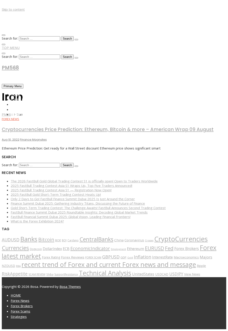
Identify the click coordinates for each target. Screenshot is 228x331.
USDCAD (161, 274)
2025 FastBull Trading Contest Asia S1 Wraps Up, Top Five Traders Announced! (71, 185)
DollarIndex (52, 248)
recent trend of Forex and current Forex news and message (109, 264)
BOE (58, 240)
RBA (18, 266)
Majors (206, 257)
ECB (66, 248)
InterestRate (162, 257)
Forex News (21, 99)
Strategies (20, 114)
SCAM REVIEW (36, 274)
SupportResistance (66, 274)
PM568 (10, 67)
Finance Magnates (33, 139)
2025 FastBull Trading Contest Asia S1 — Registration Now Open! (61, 190)
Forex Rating (51, 257)
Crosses (149, 240)
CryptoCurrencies (181, 238)
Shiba (49, 274)
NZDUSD (8, 266)
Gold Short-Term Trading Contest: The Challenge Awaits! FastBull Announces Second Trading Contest (88, 208)
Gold (130, 257)
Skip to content (13, 9)
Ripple (201, 266)
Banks (28, 239)
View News (192, 274)
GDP (123, 257)
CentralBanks (96, 239)
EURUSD (154, 248)
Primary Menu (13, 86)
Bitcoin (46, 239)
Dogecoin (36, 249)
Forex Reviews (72, 257)
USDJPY (176, 274)
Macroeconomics (186, 257)
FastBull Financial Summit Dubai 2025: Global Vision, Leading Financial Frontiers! (70, 216)
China (119, 240)
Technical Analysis (105, 273)
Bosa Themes (70, 286)
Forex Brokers (23, 104)
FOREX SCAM (93, 257)
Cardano (73, 240)
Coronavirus (134, 240)
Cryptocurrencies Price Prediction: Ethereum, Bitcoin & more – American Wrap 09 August (108, 129)
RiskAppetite (15, 274)
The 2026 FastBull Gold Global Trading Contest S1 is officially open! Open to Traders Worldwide (84, 181)
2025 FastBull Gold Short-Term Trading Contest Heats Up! (56, 194)
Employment (118, 249)
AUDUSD (10, 240)
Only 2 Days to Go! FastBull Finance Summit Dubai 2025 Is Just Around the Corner (73, 199)
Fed (169, 248)
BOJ (64, 240)
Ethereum (135, 248)
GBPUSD (111, 257)
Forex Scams (22, 109)
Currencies (15, 248)
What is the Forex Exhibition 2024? (37, 221)
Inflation (142, 257)
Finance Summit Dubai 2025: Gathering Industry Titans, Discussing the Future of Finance (78, 203)
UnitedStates (143, 274)
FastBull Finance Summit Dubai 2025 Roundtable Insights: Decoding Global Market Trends (79, 212)
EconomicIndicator (90, 248)
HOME (15, 94)
